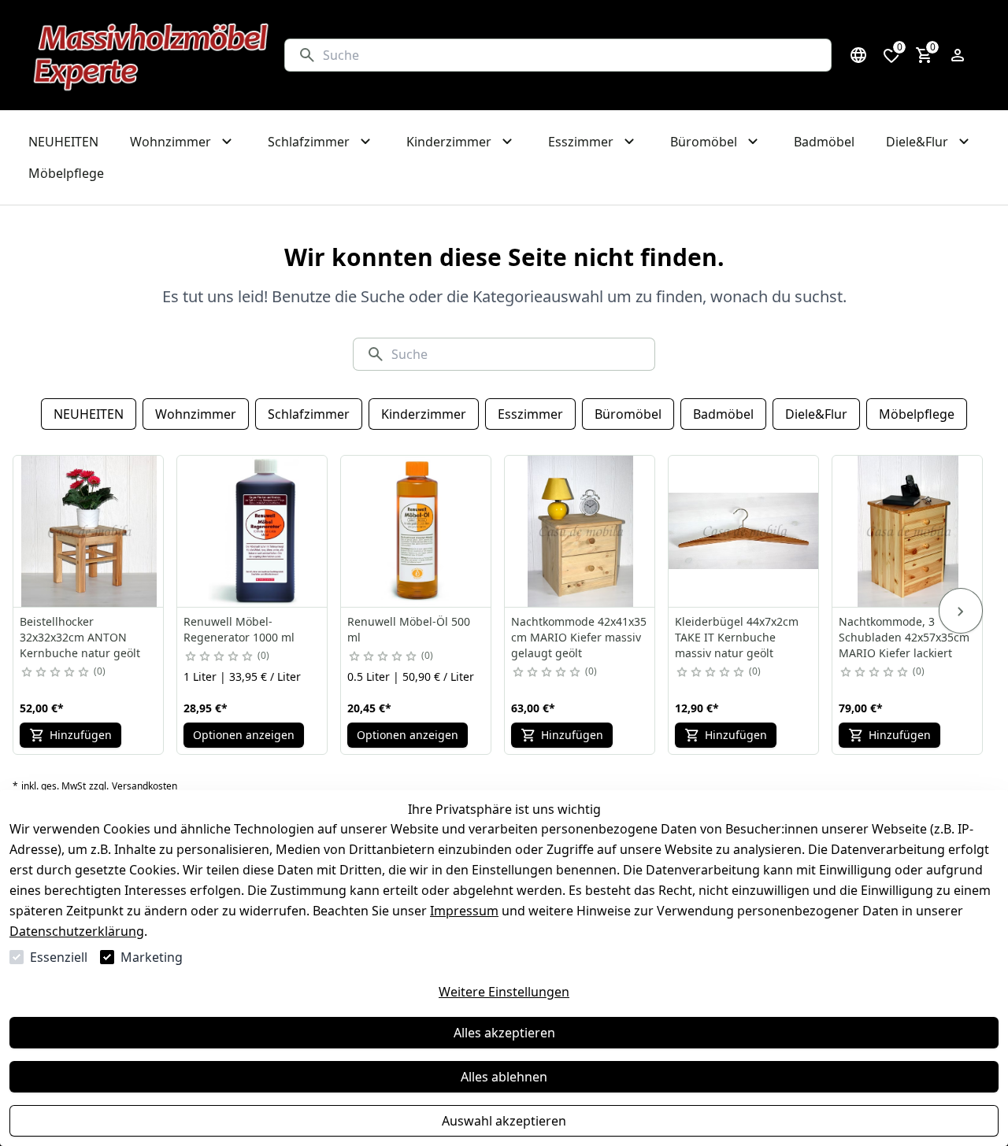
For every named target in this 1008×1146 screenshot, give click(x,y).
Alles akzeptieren (504, 1032)
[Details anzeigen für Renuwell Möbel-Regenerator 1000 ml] (252, 531)
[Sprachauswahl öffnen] (858, 55)
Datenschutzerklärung (76, 931)
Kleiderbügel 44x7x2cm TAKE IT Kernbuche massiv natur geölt (737, 637)
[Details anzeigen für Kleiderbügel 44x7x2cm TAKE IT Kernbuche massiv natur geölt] (744, 531)
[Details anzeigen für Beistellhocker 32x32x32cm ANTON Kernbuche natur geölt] (89, 531)
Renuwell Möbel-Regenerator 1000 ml (239, 629)
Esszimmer (530, 414)
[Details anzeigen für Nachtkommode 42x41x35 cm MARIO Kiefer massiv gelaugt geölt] (580, 531)
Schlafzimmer (309, 414)
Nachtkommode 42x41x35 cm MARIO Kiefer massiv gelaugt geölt (579, 637)
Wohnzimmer (195, 414)
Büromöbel (628, 414)
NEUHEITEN (89, 414)
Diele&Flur (816, 414)
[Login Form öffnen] (957, 55)
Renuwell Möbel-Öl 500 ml (408, 629)
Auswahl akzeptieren (504, 1120)
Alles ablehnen (504, 1076)
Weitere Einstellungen (504, 991)
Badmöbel (723, 414)
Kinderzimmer (423, 414)
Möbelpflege (916, 414)
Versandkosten (144, 786)
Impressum (464, 910)
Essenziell (58, 957)
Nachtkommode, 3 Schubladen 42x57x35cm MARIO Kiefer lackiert (904, 637)
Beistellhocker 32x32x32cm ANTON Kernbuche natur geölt (80, 637)
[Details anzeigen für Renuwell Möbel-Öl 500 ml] (416, 531)
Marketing (151, 957)
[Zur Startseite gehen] (152, 55)
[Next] (961, 611)
